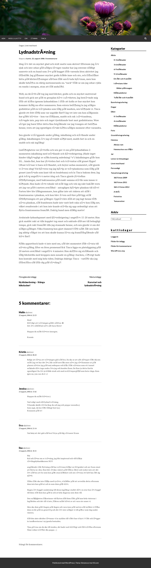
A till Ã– (117, 192)
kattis (28, 59)
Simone (84, 563)
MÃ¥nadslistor (120, 93)
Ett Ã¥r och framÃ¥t (122, 79)
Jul (112, 154)
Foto (113, 130)
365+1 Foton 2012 (121, 187)
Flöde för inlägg (118, 241)
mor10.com (94, 563)
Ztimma (34, 38)
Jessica (22, 388)
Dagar (21, 45)
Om (26, 38)
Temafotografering (119, 173)
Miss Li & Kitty (14, 38)
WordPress (69, 563)
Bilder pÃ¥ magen (124, 88)
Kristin (22, 351)
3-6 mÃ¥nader (120, 64)
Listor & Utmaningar (120, 159)
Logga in (114, 237)
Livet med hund (31, 45)
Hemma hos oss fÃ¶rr (123, 149)
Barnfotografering (119, 102)
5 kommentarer (51, 59)
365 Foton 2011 (120, 182)
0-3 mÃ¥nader (120, 60)
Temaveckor (119, 201)
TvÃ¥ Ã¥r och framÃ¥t (123, 97)
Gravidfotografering (120, 135)
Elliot (113, 112)
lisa (21, 447)
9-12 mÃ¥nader (120, 74)
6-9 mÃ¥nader (120, 69)
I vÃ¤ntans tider (121, 83)
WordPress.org (118, 251)
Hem (3, 38)
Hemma (114, 140)
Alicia (113, 55)
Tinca (43, 38)
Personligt (115, 168)
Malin (22, 312)
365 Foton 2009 (120, 177)
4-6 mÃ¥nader (120, 121)
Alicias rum (118, 144)
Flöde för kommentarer (121, 246)
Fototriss (118, 196)
